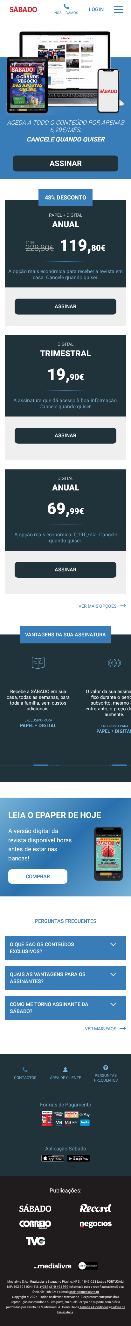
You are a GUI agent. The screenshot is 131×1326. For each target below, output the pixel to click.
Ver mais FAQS (100, 1028)
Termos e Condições (93, 1307)
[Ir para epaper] (108, 879)
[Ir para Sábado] (35, 1209)
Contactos (25, 1078)
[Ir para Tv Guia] (35, 1242)
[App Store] (52, 1158)
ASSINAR (65, 306)
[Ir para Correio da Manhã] (35, 1225)
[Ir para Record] (96, 1209)
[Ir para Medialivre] (52, 1266)
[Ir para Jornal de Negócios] (96, 1225)
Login (96, 9)
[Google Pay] (78, 1158)
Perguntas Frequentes (106, 1077)
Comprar (38, 876)
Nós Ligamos (66, 13)
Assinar (66, 163)
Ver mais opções (97, 606)
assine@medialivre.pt (84, 1291)
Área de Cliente (65, 1078)
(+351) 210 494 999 (54, 1286)
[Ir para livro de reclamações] (88, 1266)
